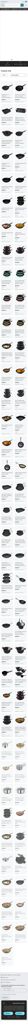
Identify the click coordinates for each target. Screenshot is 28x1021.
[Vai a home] (1, 11)
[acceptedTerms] (1, 994)
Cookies (9, 1016)
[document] (18, 75)
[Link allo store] (4, 1)
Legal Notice (18, 1016)
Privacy (13, 1016)
